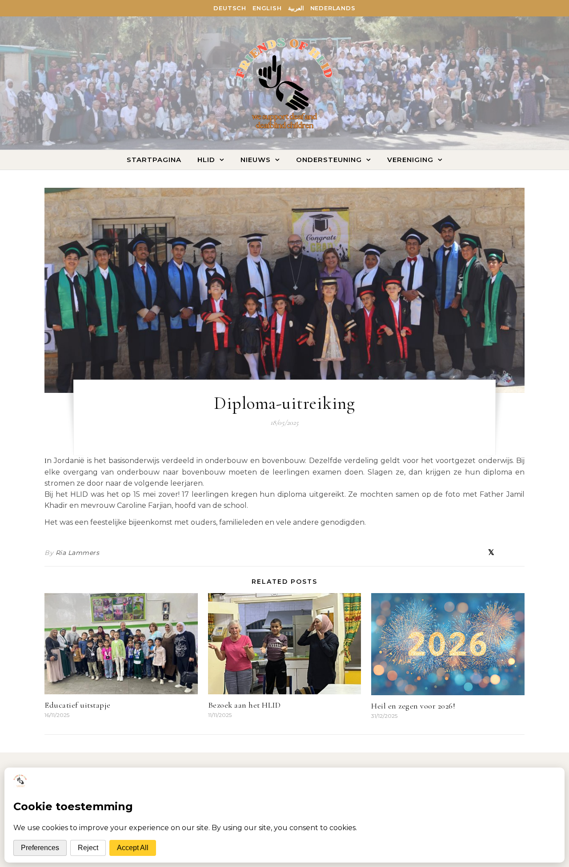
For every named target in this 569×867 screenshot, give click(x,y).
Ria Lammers (78, 553)
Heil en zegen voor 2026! (413, 706)
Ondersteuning (329, 159)
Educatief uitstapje (77, 705)
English (267, 8)
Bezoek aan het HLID (244, 705)
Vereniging (410, 159)
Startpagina (154, 159)
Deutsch (229, 8)
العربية (296, 8)
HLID (206, 159)
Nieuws (255, 159)
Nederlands (333, 8)
